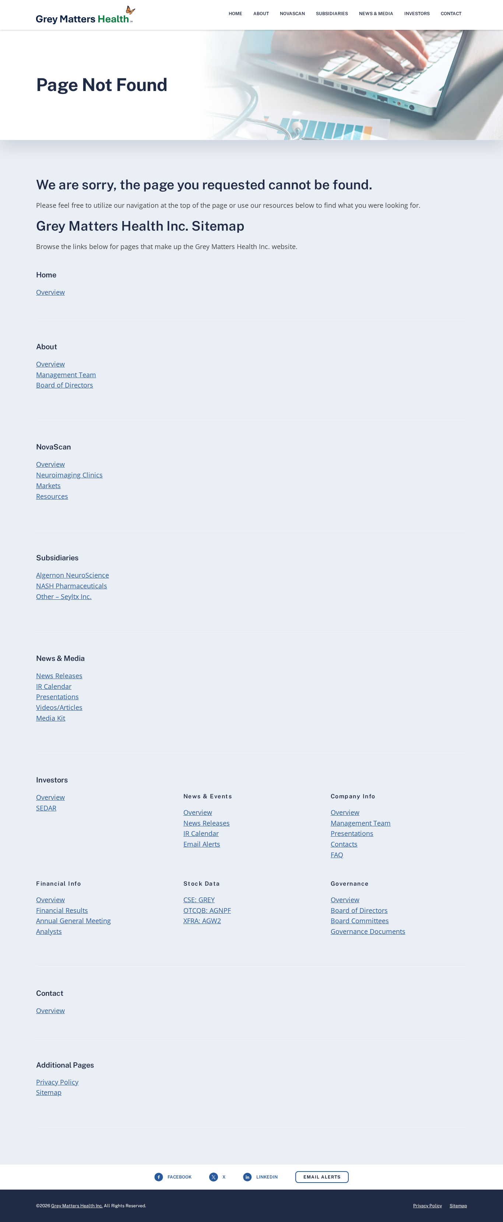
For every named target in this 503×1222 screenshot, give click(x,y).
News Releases (59, 675)
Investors (417, 13)
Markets (48, 485)
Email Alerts (201, 844)
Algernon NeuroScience (72, 575)
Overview (50, 292)
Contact (451, 13)
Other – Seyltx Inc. (64, 596)
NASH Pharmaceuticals (71, 585)
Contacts (344, 844)
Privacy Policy (57, 1082)
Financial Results (62, 910)
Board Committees (360, 920)
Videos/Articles (59, 707)
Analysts (49, 931)
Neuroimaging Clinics (69, 474)
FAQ (337, 854)
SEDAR (46, 807)
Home (235, 13)
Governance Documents (368, 931)
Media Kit (50, 718)
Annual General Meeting (73, 920)
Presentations (57, 696)
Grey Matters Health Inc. (77, 1205)
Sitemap (48, 1092)
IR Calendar (53, 686)
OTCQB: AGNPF (207, 910)
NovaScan (292, 13)
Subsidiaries (332, 13)
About (261, 13)
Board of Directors (64, 385)
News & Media (376, 13)
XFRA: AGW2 (202, 920)
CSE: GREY (199, 899)
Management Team (66, 374)
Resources (52, 496)
